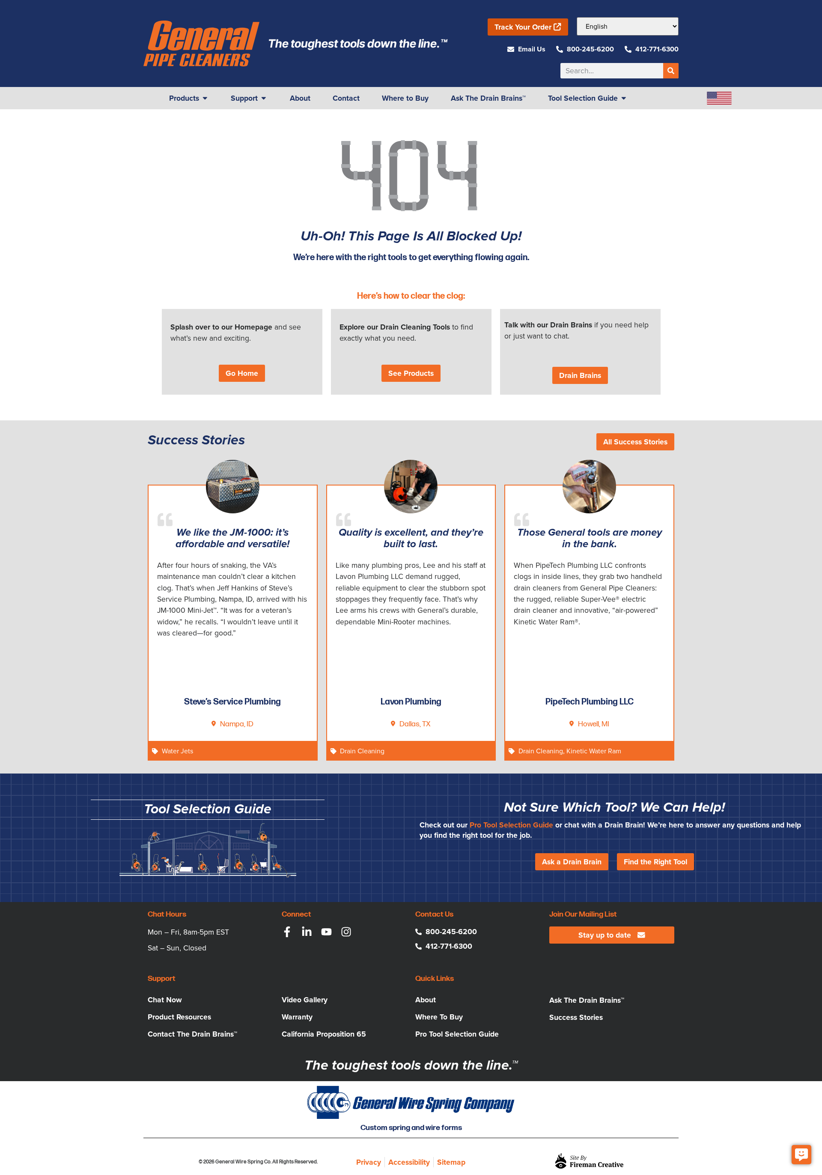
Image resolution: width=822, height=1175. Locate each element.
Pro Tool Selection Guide (511, 824)
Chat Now (165, 999)
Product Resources (179, 1016)
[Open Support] (264, 98)
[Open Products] (205, 98)
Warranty (297, 1016)
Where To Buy (439, 1016)
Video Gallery (305, 999)
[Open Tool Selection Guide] (624, 98)
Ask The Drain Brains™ (586, 1000)
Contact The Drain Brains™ (192, 1034)
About (425, 999)
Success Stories (576, 1017)
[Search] (671, 70)
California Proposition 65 (324, 1034)
